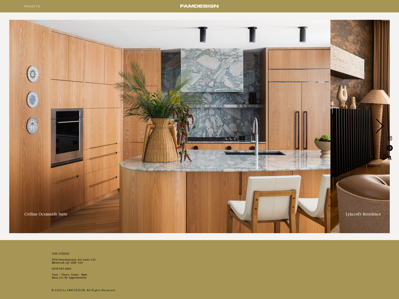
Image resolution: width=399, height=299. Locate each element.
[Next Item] (379, 126)
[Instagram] (390, 138)
